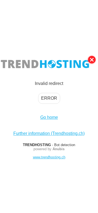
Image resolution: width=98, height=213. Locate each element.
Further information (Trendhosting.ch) (49, 133)
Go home (49, 117)
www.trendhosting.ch (49, 157)
